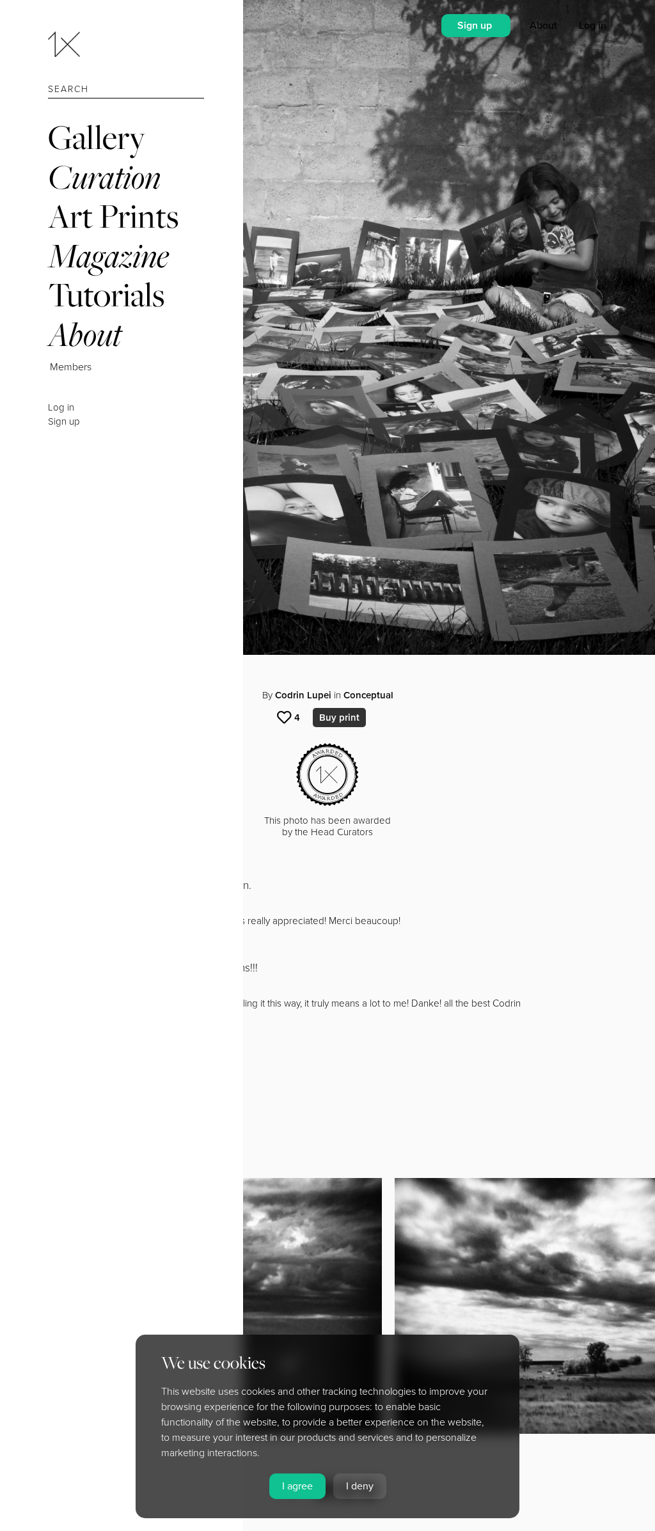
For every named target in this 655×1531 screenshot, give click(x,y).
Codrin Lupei (303, 695)
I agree (297, 1486)
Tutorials (106, 294)
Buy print (339, 717)
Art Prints (113, 215)
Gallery (96, 137)
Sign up (64, 421)
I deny (360, 1486)
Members (70, 367)
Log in (61, 407)
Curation (104, 176)
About (85, 334)
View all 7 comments (115, 1109)
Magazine (108, 255)
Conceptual (368, 695)
